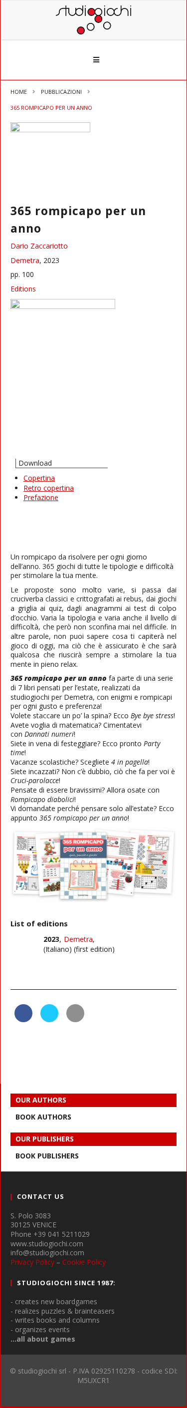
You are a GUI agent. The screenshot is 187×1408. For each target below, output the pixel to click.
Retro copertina (48, 488)
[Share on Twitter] (49, 1019)
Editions (23, 288)
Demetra (24, 260)
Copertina (39, 478)
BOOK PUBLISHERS (47, 1155)
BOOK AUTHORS (43, 1117)
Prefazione (40, 497)
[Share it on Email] (75, 1019)
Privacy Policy (32, 1262)
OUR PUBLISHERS (44, 1138)
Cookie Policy (84, 1262)
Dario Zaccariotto (39, 246)
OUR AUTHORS (40, 1100)
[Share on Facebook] (23, 1019)
